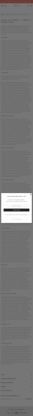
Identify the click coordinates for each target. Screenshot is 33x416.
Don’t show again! (17, 219)
